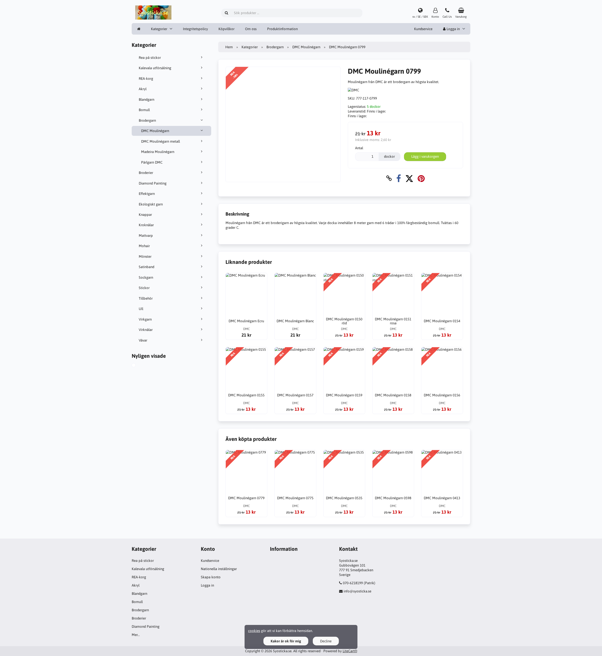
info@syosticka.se (357, 591)
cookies (254, 631)
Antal (359, 148)
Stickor (144, 288)
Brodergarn (147, 120)
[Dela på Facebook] (398, 178)
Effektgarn (147, 194)
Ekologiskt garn (151, 204)
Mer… (136, 635)
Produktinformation (282, 29)
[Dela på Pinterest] (421, 178)
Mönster (145, 256)
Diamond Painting (152, 183)
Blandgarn (146, 99)
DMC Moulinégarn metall (160, 141)
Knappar (145, 215)
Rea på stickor (150, 58)
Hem (229, 47)
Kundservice (423, 29)
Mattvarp (146, 235)
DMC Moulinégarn (155, 131)
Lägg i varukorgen (425, 156)
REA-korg (146, 78)
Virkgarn (145, 319)
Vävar (143, 340)
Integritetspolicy (195, 29)
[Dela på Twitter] (409, 178)
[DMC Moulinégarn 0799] (139, 365)
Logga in (453, 29)
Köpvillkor (226, 29)
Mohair (144, 246)
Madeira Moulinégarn (157, 152)
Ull (141, 309)
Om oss (251, 29)
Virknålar (146, 330)
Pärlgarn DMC (151, 162)
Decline (326, 641)
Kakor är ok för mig (286, 641)
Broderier (146, 173)
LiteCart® (350, 651)
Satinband (146, 267)
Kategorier (159, 29)
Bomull (144, 110)
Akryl (143, 89)
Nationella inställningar (219, 569)
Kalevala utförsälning (155, 68)
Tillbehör (146, 298)
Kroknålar (146, 225)
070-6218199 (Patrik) (359, 583)
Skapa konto (211, 577)
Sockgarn (146, 277)
